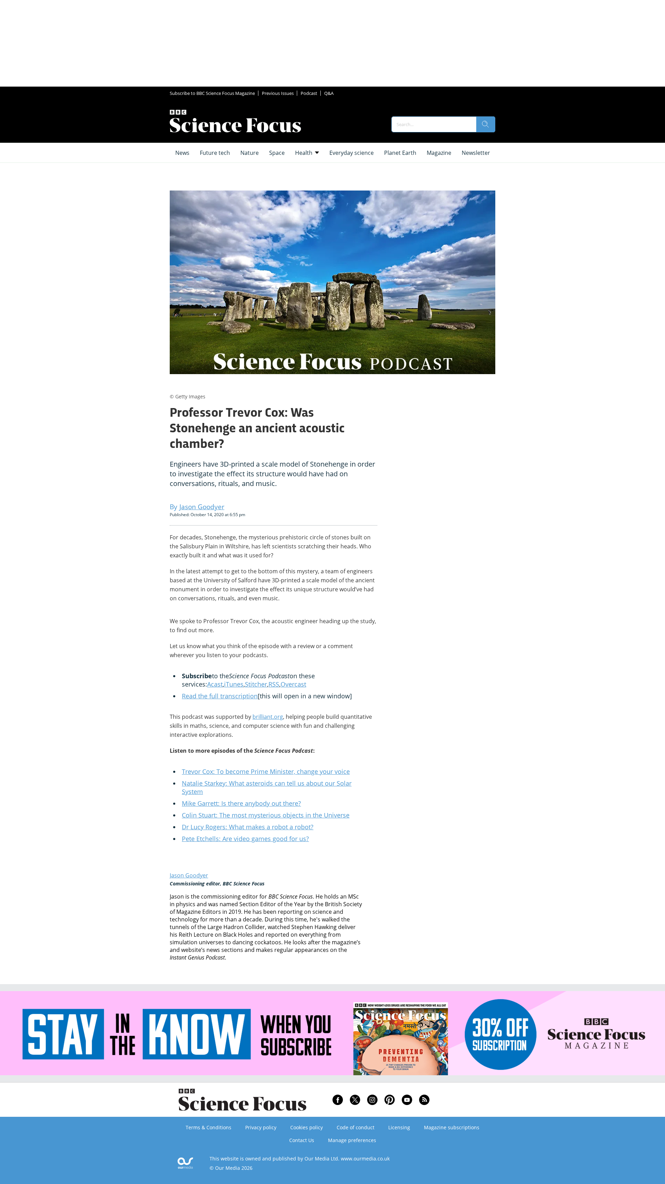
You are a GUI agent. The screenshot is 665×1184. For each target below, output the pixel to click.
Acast (215, 684)
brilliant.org (267, 717)
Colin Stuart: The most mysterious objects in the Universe (265, 815)
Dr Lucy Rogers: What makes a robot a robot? (247, 827)
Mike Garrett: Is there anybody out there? (241, 803)
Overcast (293, 684)
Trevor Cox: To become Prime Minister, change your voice (266, 771)
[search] (485, 124)
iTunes (233, 684)
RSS (273, 684)
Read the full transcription (220, 696)
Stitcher (256, 684)
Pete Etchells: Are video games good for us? (245, 838)
